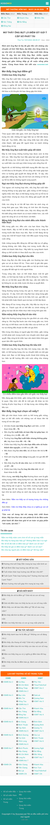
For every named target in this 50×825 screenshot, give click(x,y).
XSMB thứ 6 (8, 735)
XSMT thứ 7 (38, 757)
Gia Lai (36, 735)
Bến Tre (21, 698)
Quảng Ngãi (38, 748)
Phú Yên (37, 682)
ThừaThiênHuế (39, 685)
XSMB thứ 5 (8, 722)
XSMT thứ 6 (38, 741)
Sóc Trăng (7, 22)
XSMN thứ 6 (23, 744)
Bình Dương (23, 735)
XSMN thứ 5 (23, 731)
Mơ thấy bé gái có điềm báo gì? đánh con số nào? (21, 547)
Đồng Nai (7, 26)
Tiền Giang (22, 768)
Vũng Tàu (22, 701)
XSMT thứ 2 (38, 688)
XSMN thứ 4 (23, 718)
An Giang (22, 722)
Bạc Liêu (22, 695)
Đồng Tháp (23, 688)
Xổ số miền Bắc (9, 792)
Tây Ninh (22, 728)
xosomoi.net (42, 64)
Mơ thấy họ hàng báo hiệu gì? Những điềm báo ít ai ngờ (24, 541)
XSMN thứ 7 (23, 760)
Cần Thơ (7, 18)
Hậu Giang (22, 751)
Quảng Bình (38, 725)
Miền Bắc (40, 18)
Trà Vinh (21, 738)
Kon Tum (37, 768)
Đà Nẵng (23, 22)
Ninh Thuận (38, 738)
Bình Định (37, 722)
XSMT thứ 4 (38, 715)
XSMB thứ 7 (8, 748)
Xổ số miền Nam (10, 795)
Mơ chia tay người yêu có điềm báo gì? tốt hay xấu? (22, 550)
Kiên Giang (22, 764)
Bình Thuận (23, 725)
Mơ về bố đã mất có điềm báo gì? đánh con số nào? (22, 544)
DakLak (36, 695)
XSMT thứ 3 (38, 701)
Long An (21, 757)
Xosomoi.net (21, 814)
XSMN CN (22, 774)
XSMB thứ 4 (8, 708)
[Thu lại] (47, 9)
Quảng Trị (37, 728)
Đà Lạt (21, 771)
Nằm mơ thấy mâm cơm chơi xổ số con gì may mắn (22, 537)
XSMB (8, 678)
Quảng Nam (38, 698)
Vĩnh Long (22, 741)
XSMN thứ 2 (23, 691)
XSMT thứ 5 (38, 731)
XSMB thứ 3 (8, 695)
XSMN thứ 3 (23, 704)
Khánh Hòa (23, 18)
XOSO (6, 3)
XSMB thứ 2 (8, 682)
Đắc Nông (37, 754)
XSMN (23, 678)
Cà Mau (21, 682)
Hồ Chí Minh (23, 685)
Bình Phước (23, 748)
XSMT (40, 678)
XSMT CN (37, 774)
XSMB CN (7, 764)
